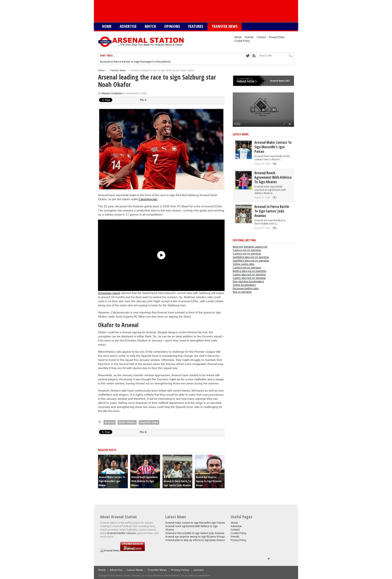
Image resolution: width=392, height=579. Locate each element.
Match (150, 26)
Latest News (241, 134)
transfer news (149, 422)
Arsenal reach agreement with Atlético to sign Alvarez (144, 481)
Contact (261, 37)
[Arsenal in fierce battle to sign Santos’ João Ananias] (243, 222)
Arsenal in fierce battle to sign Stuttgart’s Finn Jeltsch (135, 62)
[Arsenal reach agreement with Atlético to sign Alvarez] (243, 188)
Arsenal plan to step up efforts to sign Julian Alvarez (195, 540)
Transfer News (225, 26)
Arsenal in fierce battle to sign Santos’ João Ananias (271, 211)
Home (106, 26)
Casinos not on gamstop (247, 250)
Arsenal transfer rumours (121, 533)
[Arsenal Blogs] (132, 550)
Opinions (172, 26)
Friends (249, 37)
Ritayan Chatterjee (111, 93)
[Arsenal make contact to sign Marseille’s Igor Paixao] (243, 158)
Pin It (143, 100)
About (238, 37)
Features (195, 26)
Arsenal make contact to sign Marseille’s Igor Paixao (112, 481)
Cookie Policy (242, 41)
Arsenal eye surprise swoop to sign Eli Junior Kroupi (209, 481)
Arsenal (110, 422)
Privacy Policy (276, 37)
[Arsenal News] (110, 550)
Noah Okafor (127, 422)
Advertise (128, 26)
